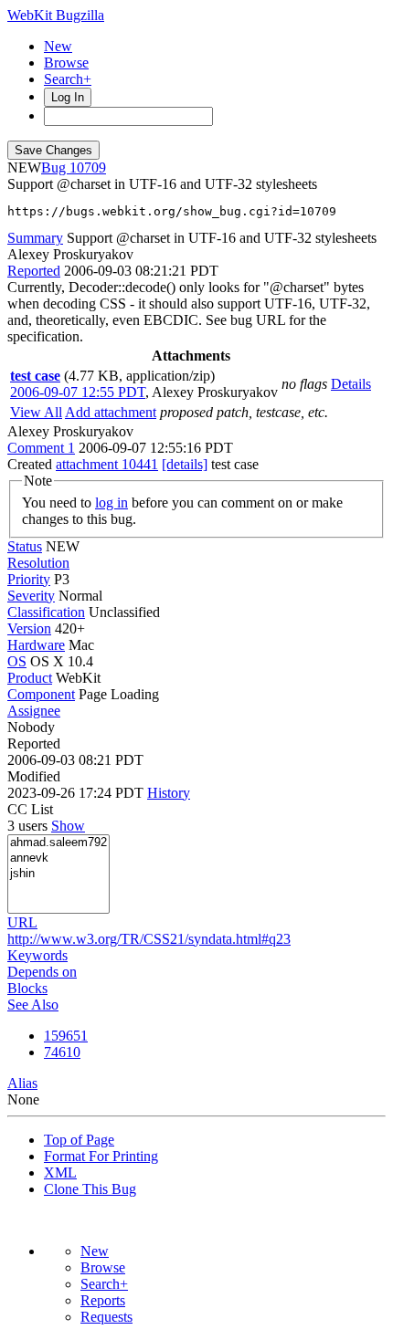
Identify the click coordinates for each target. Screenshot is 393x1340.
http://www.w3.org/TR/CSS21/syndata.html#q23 (149, 939)
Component (41, 694)
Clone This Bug (90, 1189)
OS (17, 661)
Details (351, 384)
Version (29, 628)
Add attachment (110, 412)
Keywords (37, 955)
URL (22, 922)
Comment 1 (41, 447)
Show (68, 825)
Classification (46, 612)
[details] (184, 464)
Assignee (33, 710)
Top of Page (79, 1139)
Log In (67, 97)
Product (29, 678)
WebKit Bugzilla (55, 15)
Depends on (42, 971)
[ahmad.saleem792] (58, 843)
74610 (62, 1052)
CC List (30, 809)
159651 (66, 1035)
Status (24, 546)
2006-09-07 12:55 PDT (77, 392)
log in (111, 502)
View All (36, 412)
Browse (66, 62)
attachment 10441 (107, 464)
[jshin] (58, 874)
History (168, 793)
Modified (33, 776)
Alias (22, 1083)
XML (60, 1172)
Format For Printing (101, 1156)
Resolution (38, 563)
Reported (33, 270)
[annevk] (58, 858)
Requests (106, 1316)
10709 (87, 167)
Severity (31, 595)
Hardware (36, 645)
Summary (35, 238)
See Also (32, 1004)
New (58, 46)
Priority (28, 579)
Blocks (27, 988)
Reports (102, 1300)
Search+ (67, 79)
